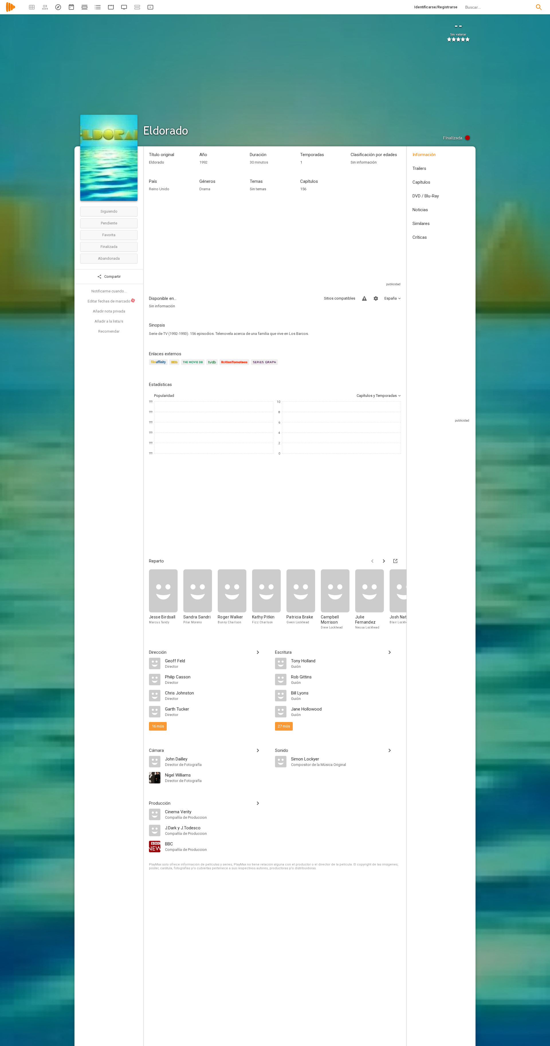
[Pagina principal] (10, 11)
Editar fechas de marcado (111, 301)
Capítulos (421, 182)
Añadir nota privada (109, 311)
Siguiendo (109, 211)
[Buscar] (539, 7)
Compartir (112, 276)
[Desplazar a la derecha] (384, 561)
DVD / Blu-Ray (425, 196)
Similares (421, 223)
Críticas (419, 237)
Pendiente (109, 223)
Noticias (420, 209)
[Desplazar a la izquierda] (372, 561)
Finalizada (109, 246)
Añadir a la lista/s (109, 321)
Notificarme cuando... (109, 291)
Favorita (108, 235)
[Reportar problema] (364, 298)
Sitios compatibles (339, 298)
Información (424, 154)
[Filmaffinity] (159, 365)
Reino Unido (159, 189)
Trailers (419, 168)
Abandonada (109, 258)
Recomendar (108, 331)
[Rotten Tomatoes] (235, 365)
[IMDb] (175, 365)
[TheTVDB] (212, 365)
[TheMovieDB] (193, 365)
